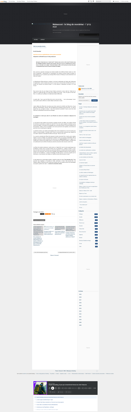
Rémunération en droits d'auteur (78, 373)
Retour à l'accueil (54, 255)
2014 (80, 308)
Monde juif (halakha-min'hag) (84, 240)
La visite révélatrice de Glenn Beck (86, 157)
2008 (80, 325)
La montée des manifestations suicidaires (87, 150)
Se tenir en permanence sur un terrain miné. (88, 196)
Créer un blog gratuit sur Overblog (42, 373)
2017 (80, 299)
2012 (80, 313)
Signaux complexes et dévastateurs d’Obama (88, 199)
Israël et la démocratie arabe (84, 140)
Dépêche (81, 234)
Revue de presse (82, 231)
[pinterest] (93, 1)
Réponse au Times (83, 193)
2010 (80, 319)
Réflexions (81, 219)
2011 (80, 316)
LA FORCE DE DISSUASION (85, 147)
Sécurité (80, 225)
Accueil (36, 39)
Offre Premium (88, 373)
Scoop (80, 243)
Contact (43, 39)
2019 (80, 294)
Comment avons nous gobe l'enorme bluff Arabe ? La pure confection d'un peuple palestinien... (87, 112)
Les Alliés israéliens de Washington (86, 172)
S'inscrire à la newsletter (39, 220)
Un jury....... (81, 207)
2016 (80, 302)
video (80, 246)
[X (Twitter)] (91, 1)
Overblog (74, 370)
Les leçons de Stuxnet (83, 179)
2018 (80, 297)
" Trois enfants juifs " (83, 204)
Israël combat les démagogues (85, 137)
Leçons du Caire (82, 159)
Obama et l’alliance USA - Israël (85, 190)
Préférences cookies (110, 373)
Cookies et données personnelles (98, 373)
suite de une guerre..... (83, 201)
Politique (81, 214)
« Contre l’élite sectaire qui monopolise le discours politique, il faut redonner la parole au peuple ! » (88, 122)
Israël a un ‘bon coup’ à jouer (85, 134)
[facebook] (89, 1)
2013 (80, 311)
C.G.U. (69, 373)
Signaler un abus (63, 373)
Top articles (52, 373)
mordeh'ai (24, 373)
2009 (80, 322)
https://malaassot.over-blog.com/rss (87, 89)
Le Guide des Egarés (83, 162)
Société (80, 217)
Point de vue (81, 222)
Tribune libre (81, 228)
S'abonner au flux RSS (86, 88)
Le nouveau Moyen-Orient (84, 169)
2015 (80, 305)
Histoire (80, 237)
